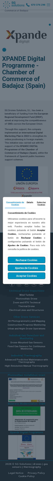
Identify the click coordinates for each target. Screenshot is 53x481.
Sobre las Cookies (41, 203)
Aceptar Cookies (26, 275)
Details (30, 202)
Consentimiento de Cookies (15, 203)
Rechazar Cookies (26, 259)
